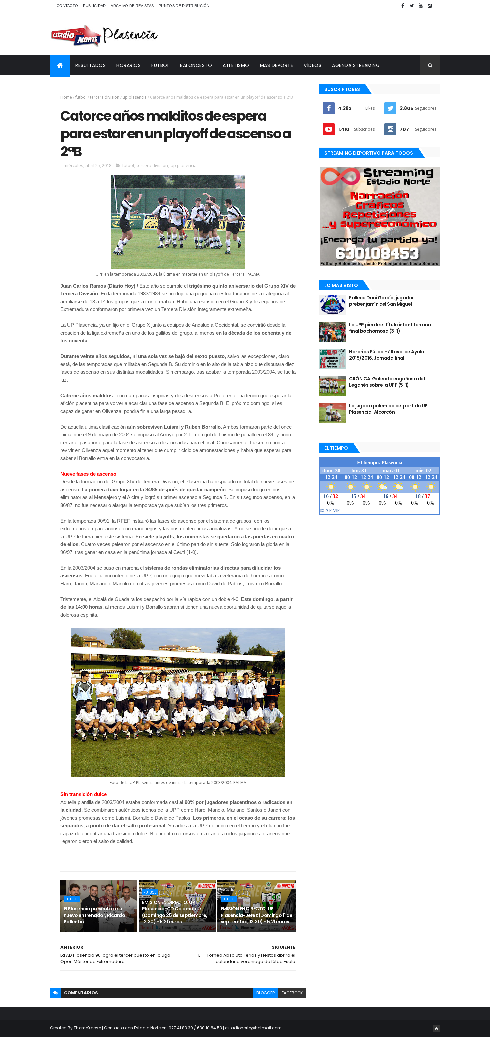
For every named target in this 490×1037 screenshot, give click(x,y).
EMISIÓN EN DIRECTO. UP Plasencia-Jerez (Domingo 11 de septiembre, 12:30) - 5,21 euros (256, 915)
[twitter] (411, 6)
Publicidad (94, 6)
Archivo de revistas (132, 6)
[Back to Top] (436, 1028)
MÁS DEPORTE (276, 65)
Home (66, 97)
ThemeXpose (87, 1028)
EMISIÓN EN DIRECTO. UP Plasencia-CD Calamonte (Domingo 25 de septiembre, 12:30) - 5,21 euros (174, 912)
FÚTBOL (160, 65)
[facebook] (402, 6)
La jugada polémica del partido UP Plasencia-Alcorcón (388, 409)
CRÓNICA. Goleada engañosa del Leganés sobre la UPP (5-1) (387, 382)
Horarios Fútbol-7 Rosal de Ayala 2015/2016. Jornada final (386, 355)
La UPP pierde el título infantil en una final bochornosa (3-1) (390, 328)
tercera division (104, 97)
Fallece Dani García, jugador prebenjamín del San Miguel (381, 301)
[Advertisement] (318, 34)
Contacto (67, 6)
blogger (265, 993)
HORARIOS (128, 65)
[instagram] (429, 6)
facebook (292, 993)
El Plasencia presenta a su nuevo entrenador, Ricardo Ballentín (94, 915)
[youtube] (420, 6)
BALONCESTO (196, 65)
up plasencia (135, 97)
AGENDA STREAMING (356, 65)
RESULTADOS (90, 65)
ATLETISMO (236, 65)
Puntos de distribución (184, 6)
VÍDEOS (312, 65)
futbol (81, 97)
